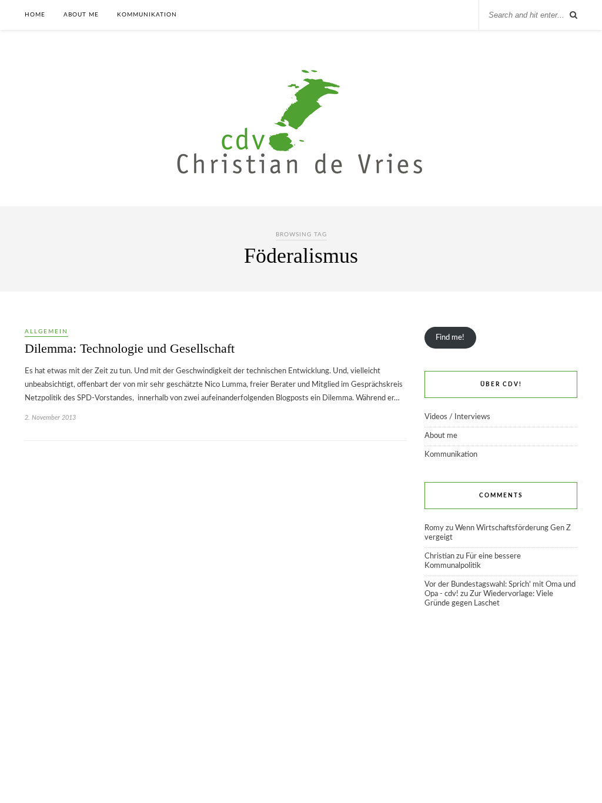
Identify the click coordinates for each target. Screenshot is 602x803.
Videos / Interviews (457, 417)
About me (81, 15)
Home (35, 15)
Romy (434, 528)
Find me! (450, 338)
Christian (439, 556)
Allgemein (46, 331)
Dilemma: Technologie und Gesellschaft (130, 348)
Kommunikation (147, 15)
